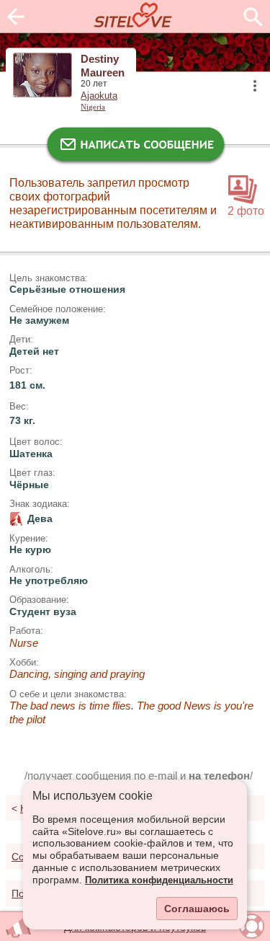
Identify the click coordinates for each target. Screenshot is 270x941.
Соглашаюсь (197, 908)
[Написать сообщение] (135, 147)
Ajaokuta (99, 96)
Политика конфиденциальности (159, 880)
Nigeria (93, 106)
